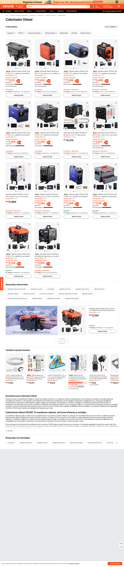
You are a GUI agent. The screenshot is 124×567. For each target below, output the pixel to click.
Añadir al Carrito (18, 95)
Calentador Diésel (61, 15)
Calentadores (33, 15)
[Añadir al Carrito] (22, 370)
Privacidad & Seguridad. (74, 563)
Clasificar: (107, 26)
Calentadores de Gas (50, 15)
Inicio (7, 15)
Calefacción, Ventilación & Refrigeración (19, 15)
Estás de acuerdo (115, 563)
